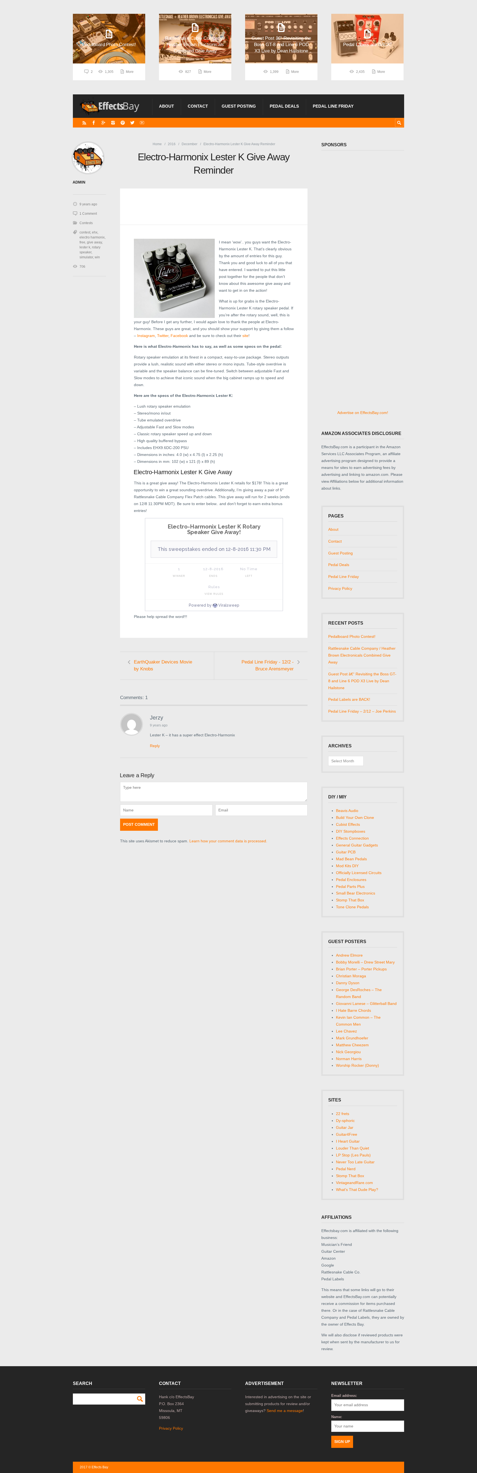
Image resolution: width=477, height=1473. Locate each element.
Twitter (162, 335)
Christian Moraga (351, 976)
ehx (94, 232)
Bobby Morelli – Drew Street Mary (365, 962)
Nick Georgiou (348, 1052)
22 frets (342, 1113)
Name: (336, 1417)
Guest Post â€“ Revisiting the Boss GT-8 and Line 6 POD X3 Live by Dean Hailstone (362, 681)
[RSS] (84, 123)
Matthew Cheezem (352, 1045)
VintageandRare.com (354, 1182)
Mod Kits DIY (347, 866)
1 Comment (88, 214)
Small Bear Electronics (355, 893)
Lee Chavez (346, 1031)
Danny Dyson (347, 983)
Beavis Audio (347, 810)
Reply (155, 746)
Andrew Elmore (349, 955)
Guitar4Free (346, 1134)
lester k (85, 247)
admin (79, 182)
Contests (86, 223)
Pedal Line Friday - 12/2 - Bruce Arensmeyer (268, 665)
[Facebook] (94, 123)
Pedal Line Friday (333, 106)
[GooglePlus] (103, 123)
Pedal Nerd (346, 1169)
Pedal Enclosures (351, 879)
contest (85, 232)
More (130, 72)
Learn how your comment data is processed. (228, 841)
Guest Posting (239, 106)
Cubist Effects (348, 824)
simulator (86, 257)
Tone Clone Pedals (352, 907)
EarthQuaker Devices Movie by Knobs (163, 665)
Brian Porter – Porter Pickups (361, 969)
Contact (198, 106)
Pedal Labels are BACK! (349, 699)
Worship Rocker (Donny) (357, 1065)
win (97, 257)
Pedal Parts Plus (350, 886)
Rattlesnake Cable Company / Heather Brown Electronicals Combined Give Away (362, 655)
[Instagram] (113, 123)
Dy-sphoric (345, 1120)
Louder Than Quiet (352, 1148)
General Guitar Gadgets (357, 845)
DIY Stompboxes (350, 831)
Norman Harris (349, 1059)
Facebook (180, 335)
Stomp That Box (350, 900)
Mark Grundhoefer (352, 1038)
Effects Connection (352, 838)
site (245, 335)
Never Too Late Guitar (355, 1162)
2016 (172, 144)
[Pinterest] (123, 123)
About (166, 106)
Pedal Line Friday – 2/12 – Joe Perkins (362, 711)
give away (94, 242)
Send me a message (285, 1410)
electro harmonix (92, 237)
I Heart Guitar (348, 1141)
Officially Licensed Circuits (358, 872)
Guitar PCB (346, 852)
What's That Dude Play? (357, 1189)
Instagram (146, 335)
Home (157, 144)
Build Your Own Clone (355, 817)
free (82, 242)
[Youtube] (142, 123)
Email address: (344, 1396)
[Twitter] (132, 123)
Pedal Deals (284, 106)
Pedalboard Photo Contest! (351, 636)
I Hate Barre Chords (353, 1010)
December (189, 144)
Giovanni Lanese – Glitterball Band (366, 1003)
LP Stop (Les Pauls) (353, 1155)
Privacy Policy (340, 588)
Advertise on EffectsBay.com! (362, 412)
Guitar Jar (344, 1127)
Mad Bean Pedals (351, 859)
